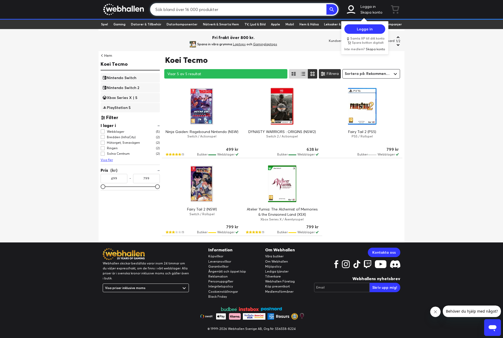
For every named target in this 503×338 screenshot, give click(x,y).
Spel (104, 24)
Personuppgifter (220, 281)
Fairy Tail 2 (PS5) (362, 131)
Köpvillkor (215, 256)
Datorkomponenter (182, 24)
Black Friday (217, 296)
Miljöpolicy (273, 266)
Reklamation (218, 276)
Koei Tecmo (114, 64)
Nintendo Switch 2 (123, 87)
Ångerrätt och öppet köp (227, 271)
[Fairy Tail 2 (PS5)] (362, 106)
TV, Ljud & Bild (255, 24)
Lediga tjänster (276, 271)
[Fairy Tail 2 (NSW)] (202, 183)
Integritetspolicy (220, 286)
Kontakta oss (384, 252)
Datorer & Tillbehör (146, 24)
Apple (275, 24)
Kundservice (338, 41)
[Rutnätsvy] (312, 74)
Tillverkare (273, 276)
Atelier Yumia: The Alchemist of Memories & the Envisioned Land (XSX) (282, 212)
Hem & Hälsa (309, 24)
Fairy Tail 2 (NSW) (202, 209)
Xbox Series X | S (122, 97)
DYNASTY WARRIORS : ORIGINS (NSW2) (282, 131)
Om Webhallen (276, 261)
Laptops (239, 44)
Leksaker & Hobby (338, 24)
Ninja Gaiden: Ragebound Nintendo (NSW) (202, 131)
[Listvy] (293, 74)
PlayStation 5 (119, 107)
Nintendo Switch (121, 77)
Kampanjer (393, 24)
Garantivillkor (218, 266)
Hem (108, 55)
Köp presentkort (277, 286)
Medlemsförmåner (279, 291)
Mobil (290, 24)
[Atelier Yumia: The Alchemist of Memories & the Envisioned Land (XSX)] (282, 183)
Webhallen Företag (280, 281)
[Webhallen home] (123, 9)
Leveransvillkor (219, 261)
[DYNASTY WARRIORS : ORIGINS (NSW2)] (282, 106)
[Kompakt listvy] (303, 74)
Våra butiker (274, 256)
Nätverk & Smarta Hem (221, 24)
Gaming (119, 24)
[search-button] (331, 9)
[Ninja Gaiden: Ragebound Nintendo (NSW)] (202, 106)
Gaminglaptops (265, 44)
